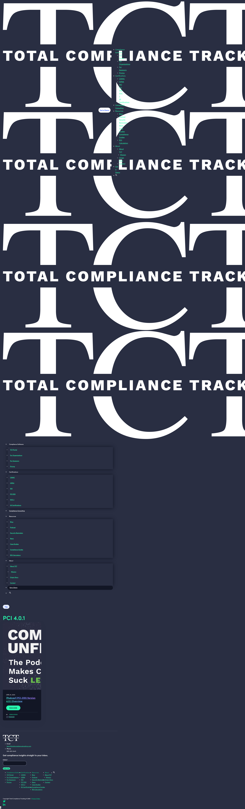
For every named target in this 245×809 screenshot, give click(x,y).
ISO (120, 84)
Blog (121, 114)
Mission (123, 155)
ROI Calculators (15, 555)
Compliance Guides (16, 550)
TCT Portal (13, 450)
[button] (116, 175)
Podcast (122, 117)
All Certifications (15, 505)
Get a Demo (104, 110)
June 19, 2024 (10, 694)
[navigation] (113, 44)
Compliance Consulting (17, 511)
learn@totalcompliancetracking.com (19, 746)
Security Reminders (16, 533)
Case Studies (14, 544)
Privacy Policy (36, 799)
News (121, 125)
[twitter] (4, 802)
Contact (122, 163)
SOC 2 (12, 500)
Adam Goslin (13, 714)
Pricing (122, 73)
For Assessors (14, 461)
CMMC (122, 79)
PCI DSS (13, 494)
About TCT (13, 566)
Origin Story (14, 577)
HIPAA (121, 82)
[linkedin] (4, 805)
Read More (13, 708)
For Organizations (16, 455)
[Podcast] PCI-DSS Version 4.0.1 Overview (20, 699)
